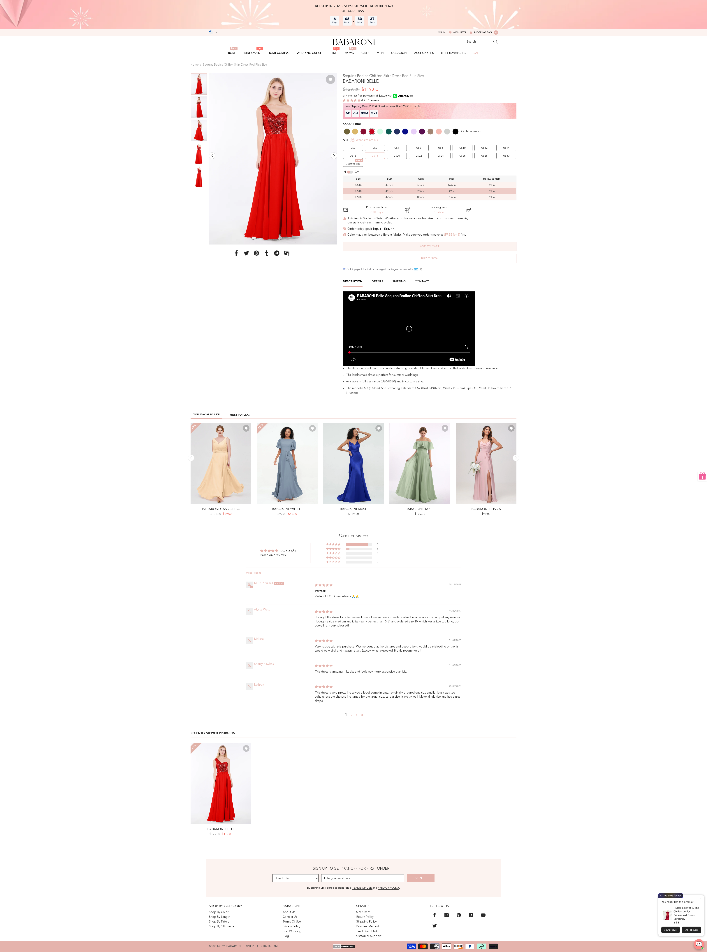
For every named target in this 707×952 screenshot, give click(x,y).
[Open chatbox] (699, 944)
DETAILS (377, 281)
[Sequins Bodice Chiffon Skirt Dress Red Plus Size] (221, 783)
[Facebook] (236, 252)
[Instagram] (446, 915)
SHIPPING (399, 281)
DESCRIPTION (353, 281)
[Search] (482, 42)
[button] (212, 155)
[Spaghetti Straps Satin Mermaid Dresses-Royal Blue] (353, 463)
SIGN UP (420, 878)
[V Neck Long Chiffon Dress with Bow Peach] (221, 463)
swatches (437, 234)
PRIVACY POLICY (388, 888)
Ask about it (691, 929)
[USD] (213, 32)
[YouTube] (483, 915)
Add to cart (429, 246)
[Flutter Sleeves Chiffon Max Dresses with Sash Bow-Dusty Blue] (287, 463)
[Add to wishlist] (330, 79)
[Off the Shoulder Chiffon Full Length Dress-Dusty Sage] (419, 463)
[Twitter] (246, 252)
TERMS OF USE (362, 888)
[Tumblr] (266, 252)
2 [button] (352, 715)
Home (195, 64)
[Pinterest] (256, 252)
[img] (324, 585)
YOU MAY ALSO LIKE (206, 414)
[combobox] (479, 42)
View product (670, 929)
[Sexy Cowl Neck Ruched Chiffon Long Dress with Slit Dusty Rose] (486, 463)
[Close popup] (701, 898)
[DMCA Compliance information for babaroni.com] (344, 946)
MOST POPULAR (240, 415)
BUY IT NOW (429, 258)
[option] (273, 158)
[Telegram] (276, 252)
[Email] (287, 252)
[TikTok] (471, 915)
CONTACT (422, 281)
